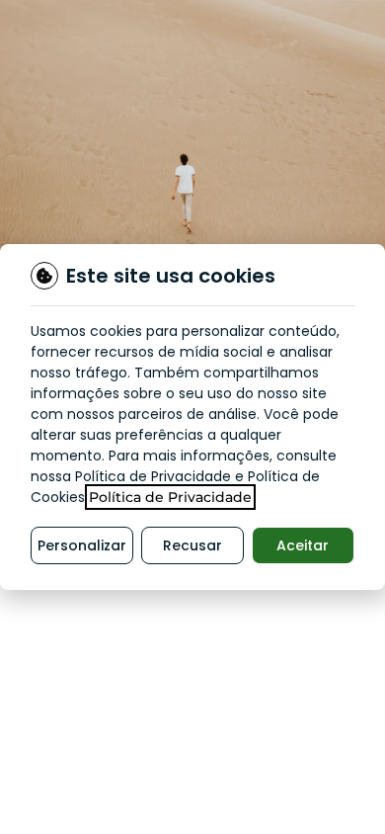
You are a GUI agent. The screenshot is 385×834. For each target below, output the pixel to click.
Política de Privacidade (170, 497)
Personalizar (82, 545)
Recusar (192, 545)
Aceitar (302, 545)
